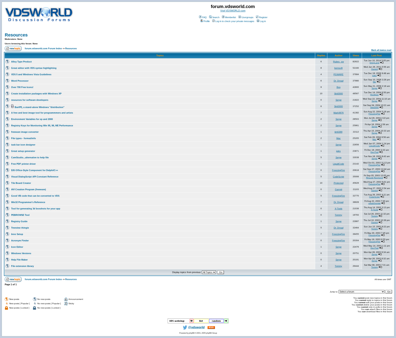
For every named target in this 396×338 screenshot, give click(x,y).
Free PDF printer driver (23, 164)
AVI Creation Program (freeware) (28, 189)
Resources (16, 35)
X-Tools (338, 208)
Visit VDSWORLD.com (232, 10)
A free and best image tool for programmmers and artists (42, 112)
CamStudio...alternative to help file (30, 157)
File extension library (22, 266)
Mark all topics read (381, 50)
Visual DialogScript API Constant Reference (34, 176)
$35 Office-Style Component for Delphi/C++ (34, 170)
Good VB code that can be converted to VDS (35, 196)
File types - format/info (23, 138)
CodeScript (338, 176)
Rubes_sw (338, 61)
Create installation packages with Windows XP (36, 93)
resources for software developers (29, 100)
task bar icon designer (23, 144)
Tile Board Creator (21, 183)
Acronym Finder (20, 240)
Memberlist (230, 17)
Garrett (374, 69)
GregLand (374, 63)
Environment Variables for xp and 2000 (32, 119)
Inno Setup (17, 234)
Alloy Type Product (21, 61)
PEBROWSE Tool (20, 215)
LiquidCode (374, 146)
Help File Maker (19, 259)
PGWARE (338, 74)
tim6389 (338, 132)
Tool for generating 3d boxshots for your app (35, 208)
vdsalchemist (374, 203)
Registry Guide (19, 221)
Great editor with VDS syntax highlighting (34, 68)
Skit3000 (338, 93)
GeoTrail (374, 152)
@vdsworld (196, 327)
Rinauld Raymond (374, 178)
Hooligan (374, 95)
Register (263, 17)
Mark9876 (339, 112)
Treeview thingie (20, 228)
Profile (207, 21)
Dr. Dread (338, 81)
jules (374, 75)
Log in (263, 21)
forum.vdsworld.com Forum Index (43, 48)
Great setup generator (23, 151)
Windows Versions (21, 253)
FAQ (204, 17)
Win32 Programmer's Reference (28, 202)
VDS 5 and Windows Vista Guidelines (31, 74)
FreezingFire (374, 114)
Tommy (338, 215)
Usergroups (247, 17)
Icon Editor (17, 247)
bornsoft (338, 68)
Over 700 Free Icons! (22, 87)
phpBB (191, 333)
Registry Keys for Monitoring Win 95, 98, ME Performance (42, 125)
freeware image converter (25, 132)
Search (215, 17)
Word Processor (19, 81)
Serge (374, 88)
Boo (339, 87)
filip (374, 82)
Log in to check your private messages (234, 21)
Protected (338, 183)
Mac (338, 138)
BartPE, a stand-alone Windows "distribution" (39, 107)
